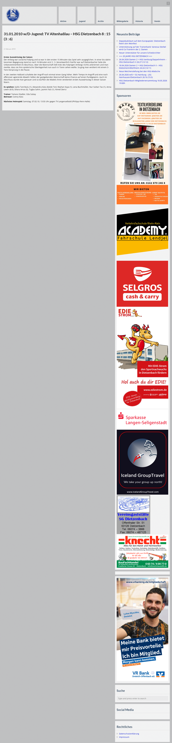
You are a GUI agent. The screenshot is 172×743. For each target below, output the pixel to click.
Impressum (124, 737)
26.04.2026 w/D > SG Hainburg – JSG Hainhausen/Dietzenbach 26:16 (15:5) (136, 75)
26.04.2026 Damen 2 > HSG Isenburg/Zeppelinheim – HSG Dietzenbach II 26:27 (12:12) (142, 60)
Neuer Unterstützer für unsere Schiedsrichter (139, 52)
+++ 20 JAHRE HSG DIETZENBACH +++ (135, 56)
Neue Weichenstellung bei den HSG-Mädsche (139, 71)
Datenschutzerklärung (129, 733)
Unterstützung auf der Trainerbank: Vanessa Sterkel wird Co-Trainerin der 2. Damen (142, 48)
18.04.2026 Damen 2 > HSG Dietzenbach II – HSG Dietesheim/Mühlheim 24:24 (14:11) (140, 66)
